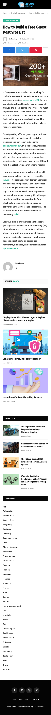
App (4, 506)
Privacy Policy (32, 699)
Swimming (7, 651)
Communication (10, 538)
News (5, 619)
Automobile (8, 511)
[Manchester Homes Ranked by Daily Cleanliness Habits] (11, 447)
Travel (5, 665)
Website (6, 669)
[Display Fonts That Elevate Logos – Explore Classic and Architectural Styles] (25, 301)
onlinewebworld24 (12, 145)
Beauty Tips (8, 520)
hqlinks (17, 214)
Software (7, 642)
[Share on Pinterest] (35, 50)
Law (4, 610)
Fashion (6, 569)
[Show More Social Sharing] (45, 50)
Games (6, 597)
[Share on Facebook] (9, 50)
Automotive (8, 515)
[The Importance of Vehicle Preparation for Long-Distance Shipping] (11, 430)
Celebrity (7, 533)
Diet (5, 542)
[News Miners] (25, 4)
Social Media (8, 637)
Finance (6, 579)
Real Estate (8, 633)
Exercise (6, 565)
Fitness (6, 588)
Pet (4, 624)
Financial (7, 583)
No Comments (10, 43)
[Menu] (5, 4)
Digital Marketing (11, 21)
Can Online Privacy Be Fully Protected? (22, 358)
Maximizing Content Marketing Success (22, 397)
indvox (6, 179)
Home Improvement (12, 606)
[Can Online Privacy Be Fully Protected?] (25, 342)
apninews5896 (10, 248)
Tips (5, 660)
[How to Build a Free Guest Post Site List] (25, 71)
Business (7, 529)
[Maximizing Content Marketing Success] (25, 380)
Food (5, 592)
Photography (9, 628)
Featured (7, 574)
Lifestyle (7, 615)
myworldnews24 (31, 100)
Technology (8, 656)
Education (7, 551)
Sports (6, 646)
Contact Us (17, 699)
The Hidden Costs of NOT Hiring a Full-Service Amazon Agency (34, 462)
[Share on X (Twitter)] (22, 50)
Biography (7, 524)
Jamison (14, 39)
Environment (8, 560)
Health (6, 601)
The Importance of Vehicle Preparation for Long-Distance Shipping (33, 429)
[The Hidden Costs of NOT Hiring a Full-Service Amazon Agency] (11, 462)
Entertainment (9, 556)
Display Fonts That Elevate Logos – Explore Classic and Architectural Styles (24, 319)
